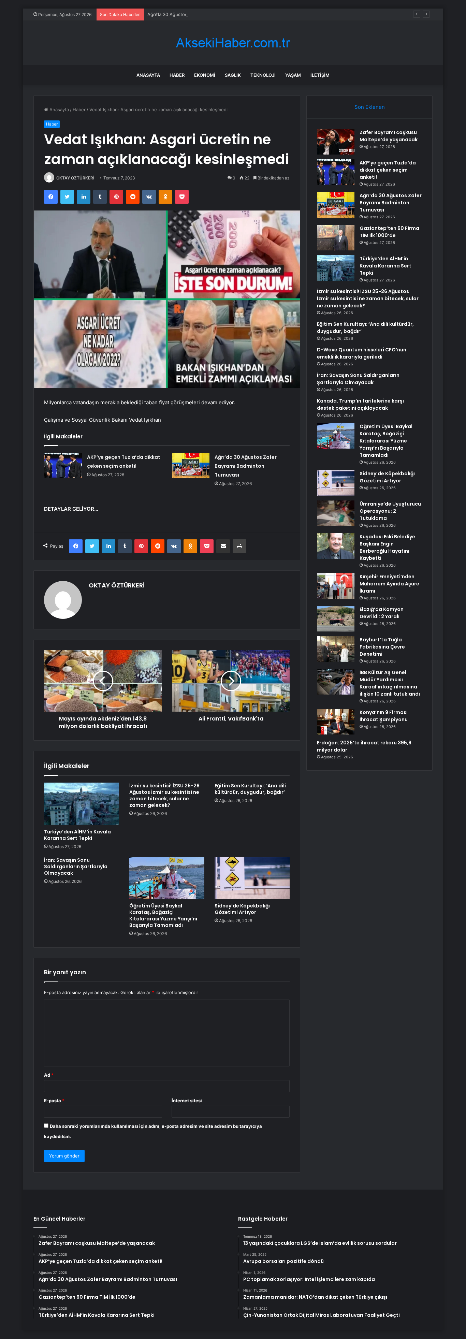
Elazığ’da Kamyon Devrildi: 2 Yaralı (382, 613)
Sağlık (233, 75)
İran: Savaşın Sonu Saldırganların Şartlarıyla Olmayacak (75, 866)
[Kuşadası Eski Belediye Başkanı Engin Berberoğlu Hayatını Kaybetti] (335, 546)
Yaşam (293, 75)
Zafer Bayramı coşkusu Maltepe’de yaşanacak (389, 136)
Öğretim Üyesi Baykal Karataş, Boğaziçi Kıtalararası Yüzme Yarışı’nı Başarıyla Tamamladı (163, 915)
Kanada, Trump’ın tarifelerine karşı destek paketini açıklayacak (360, 404)
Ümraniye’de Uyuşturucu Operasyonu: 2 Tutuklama (390, 511)
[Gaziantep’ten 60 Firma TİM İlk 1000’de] (335, 237)
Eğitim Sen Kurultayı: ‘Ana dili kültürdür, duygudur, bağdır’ (250, 789)
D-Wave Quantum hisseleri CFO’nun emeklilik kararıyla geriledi (361, 353)
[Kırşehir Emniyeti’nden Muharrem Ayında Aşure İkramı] (335, 586)
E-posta (54, 1100)
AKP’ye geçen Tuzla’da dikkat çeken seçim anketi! (388, 169)
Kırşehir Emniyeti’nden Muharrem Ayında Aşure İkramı (389, 583)
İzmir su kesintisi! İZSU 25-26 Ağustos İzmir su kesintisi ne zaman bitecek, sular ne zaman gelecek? (164, 795)
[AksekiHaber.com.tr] (233, 42)
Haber (177, 75)
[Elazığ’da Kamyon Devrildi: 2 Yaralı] (335, 618)
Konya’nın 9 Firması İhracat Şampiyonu (384, 716)
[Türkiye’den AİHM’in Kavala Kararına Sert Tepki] (81, 804)
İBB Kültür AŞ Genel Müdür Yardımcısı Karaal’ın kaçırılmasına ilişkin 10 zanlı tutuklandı (390, 683)
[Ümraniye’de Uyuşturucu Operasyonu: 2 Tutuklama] (335, 513)
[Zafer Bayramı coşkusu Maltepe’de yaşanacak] (335, 142)
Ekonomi (204, 75)
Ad (49, 1075)
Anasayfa (148, 75)
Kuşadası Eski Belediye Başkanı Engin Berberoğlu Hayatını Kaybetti (387, 547)
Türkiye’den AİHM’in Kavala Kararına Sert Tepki (77, 835)
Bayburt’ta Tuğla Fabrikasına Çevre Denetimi (382, 646)
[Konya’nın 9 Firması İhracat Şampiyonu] (335, 721)
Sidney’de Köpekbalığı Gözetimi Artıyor (242, 909)
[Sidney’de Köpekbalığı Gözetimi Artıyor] (252, 878)
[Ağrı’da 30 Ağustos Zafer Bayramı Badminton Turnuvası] (190, 465)
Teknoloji (263, 75)
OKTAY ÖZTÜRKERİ (75, 177)
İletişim (320, 75)
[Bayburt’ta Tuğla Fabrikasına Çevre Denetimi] (335, 649)
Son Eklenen (369, 107)
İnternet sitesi (187, 1100)
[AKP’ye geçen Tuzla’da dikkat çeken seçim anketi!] (63, 465)
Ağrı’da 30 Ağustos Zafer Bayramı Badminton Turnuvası (205, 14)
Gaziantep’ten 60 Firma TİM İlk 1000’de (389, 232)
